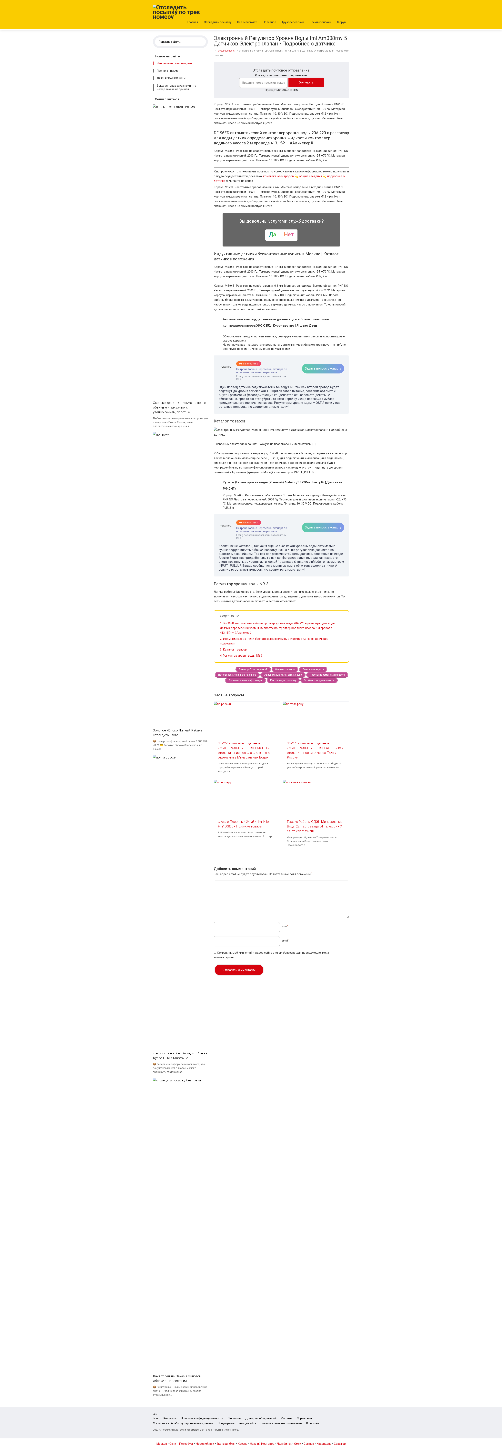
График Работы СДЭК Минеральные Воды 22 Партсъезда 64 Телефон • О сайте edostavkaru (314, 826)
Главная (192, 22)
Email (285, 940)
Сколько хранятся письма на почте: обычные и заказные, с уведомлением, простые (179, 407)
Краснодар (323, 1443)
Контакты (170, 1418)
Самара (309, 1443)
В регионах (313, 1423)
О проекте (234, 1418)
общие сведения (310, 176)
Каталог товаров (233, 649)
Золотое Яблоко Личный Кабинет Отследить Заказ (178, 732)
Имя (285, 926)
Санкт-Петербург (181, 1443)
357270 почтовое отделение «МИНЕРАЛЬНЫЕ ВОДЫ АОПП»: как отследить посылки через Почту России (315, 750)
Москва (161, 1443)
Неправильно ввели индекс (175, 63)
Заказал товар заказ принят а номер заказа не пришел (176, 87)
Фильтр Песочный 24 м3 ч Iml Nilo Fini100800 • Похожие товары (243, 824)
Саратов (340, 1443)
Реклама (286, 1418)
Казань (242, 1443)
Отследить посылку (217, 22)
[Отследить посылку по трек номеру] (176, 12)
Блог (156, 1418)
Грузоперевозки (293, 22)
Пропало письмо (167, 70)
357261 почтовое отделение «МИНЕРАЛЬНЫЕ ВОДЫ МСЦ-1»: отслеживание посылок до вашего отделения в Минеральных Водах (244, 750)
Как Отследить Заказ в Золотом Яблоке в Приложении (177, 1378)
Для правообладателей (260, 1418)
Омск (297, 1443)
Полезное (269, 22)
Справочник (305, 1418)
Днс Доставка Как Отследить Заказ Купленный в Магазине (180, 1055)
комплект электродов (278, 176)
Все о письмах (247, 22)
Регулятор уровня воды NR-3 (241, 655)
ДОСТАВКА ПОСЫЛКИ (171, 78)
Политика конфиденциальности (202, 1418)
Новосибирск (205, 1443)
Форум (341, 22)
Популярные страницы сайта (237, 1423)
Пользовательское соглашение (281, 1423)
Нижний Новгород (262, 1443)
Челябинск (284, 1443)
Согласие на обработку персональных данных (183, 1423)
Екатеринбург (226, 1443)
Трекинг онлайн (320, 22)
